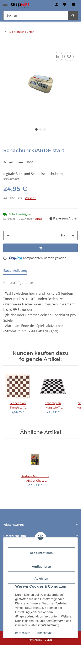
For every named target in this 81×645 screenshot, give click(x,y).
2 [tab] (40, 129)
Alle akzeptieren (41, 553)
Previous (13, 84)
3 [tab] (44, 129)
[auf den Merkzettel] (69, 56)
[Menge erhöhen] (72, 235)
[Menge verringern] (8, 235)
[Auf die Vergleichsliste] (58, 56)
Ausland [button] (37, 219)
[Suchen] (73, 15)
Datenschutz (43, 632)
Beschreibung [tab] (15, 271)
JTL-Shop (48, 639)
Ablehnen (41, 578)
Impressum (22, 632)
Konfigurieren (41, 566)
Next (67, 84)
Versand (30, 198)
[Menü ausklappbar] (5, 2)
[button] (57, 4)
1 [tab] (36, 129)
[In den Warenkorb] (6, 44)
